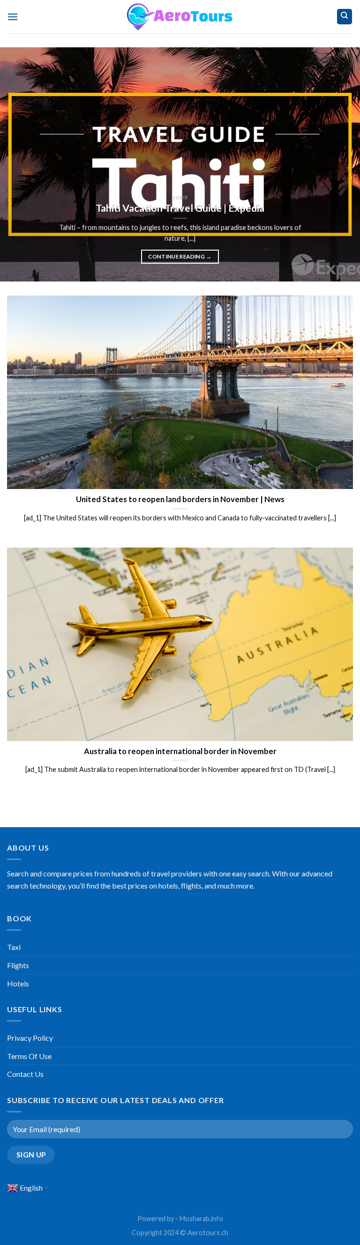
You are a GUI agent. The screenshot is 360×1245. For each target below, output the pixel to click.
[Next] (340, 164)
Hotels (18, 983)
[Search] (344, 16)
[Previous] (19, 164)
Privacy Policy (30, 1037)
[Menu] (12, 16)
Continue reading (179, 256)
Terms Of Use (29, 1056)
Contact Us (25, 1073)
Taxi (14, 946)
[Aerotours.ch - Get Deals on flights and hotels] (180, 16)
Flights (18, 965)
